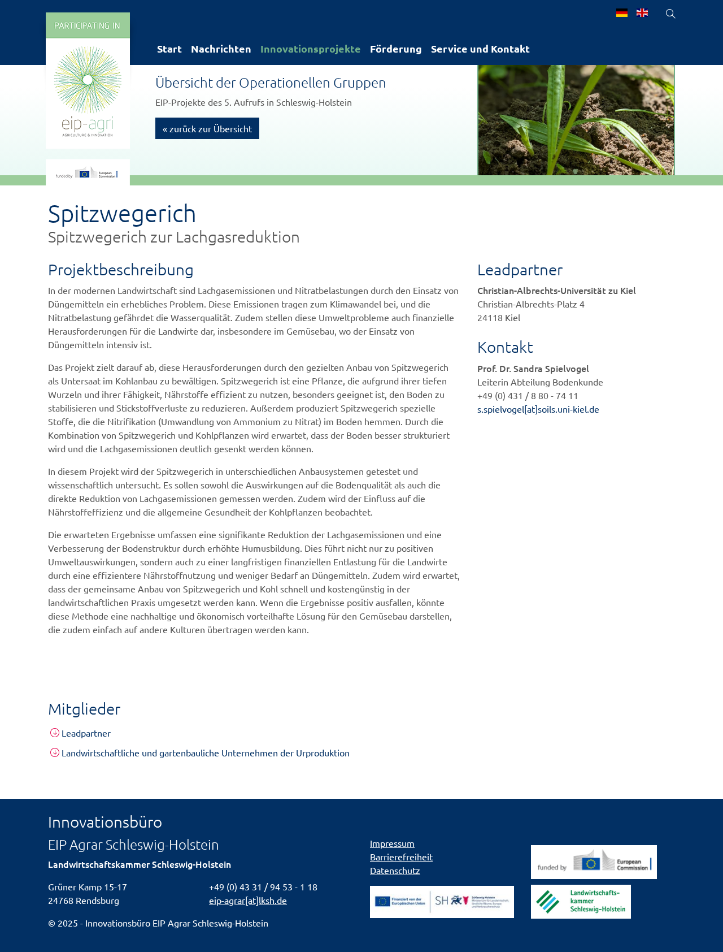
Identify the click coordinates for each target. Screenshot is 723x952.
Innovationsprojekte (310, 48)
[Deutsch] (622, 14)
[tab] (361, 733)
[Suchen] (670, 14)
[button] (361, 733)
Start (169, 48)
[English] (642, 14)
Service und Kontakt (480, 48)
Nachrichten (221, 48)
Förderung (396, 48)
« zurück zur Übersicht (207, 128)
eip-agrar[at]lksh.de (248, 900)
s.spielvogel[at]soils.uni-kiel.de (538, 408)
